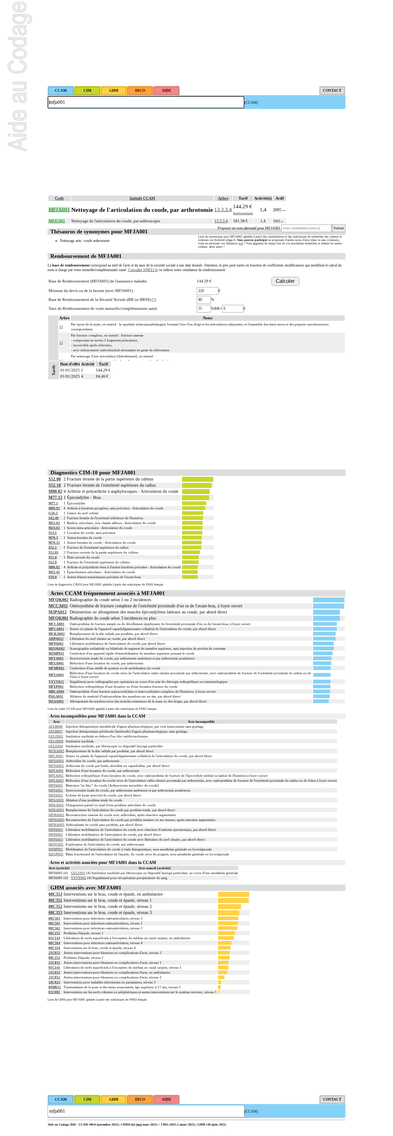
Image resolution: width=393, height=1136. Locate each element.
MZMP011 (56, 653)
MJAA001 (56, 701)
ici (240, 243)
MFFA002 (56, 658)
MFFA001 (56, 785)
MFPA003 (56, 839)
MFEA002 (56, 775)
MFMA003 (56, 820)
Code (59, 198)
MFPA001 (56, 829)
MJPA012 (58, 612)
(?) (154, 299)
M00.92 (54, 508)
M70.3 (53, 537)
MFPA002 (56, 643)
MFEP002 (56, 686)
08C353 (55, 912)
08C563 (54, 918)
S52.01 (54, 552)
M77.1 (53, 503)
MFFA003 (56, 795)
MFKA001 (56, 805)
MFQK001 (58, 618)
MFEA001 (56, 663)
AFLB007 (56, 731)
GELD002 (56, 736)
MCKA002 (57, 634)
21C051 (54, 962)
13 (61, 327)
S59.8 (53, 577)
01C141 (54, 967)
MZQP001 (56, 854)
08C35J (55, 894)
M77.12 (55, 497)
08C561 (54, 923)
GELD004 (56, 741)
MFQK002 (58, 599)
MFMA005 (56, 825)
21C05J (54, 972)
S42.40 (54, 518)
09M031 (55, 987)
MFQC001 (56, 844)
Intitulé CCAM (142, 198)
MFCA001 (56, 629)
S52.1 (53, 547)
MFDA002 (56, 766)
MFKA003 (56, 810)
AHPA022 (56, 638)
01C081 (54, 992)
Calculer (285, 281)
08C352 (55, 906)
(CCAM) (251, 102)
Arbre (223, 198)
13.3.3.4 (223, 209)
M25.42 (54, 572)
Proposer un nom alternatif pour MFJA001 (249, 228)
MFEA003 (56, 675)
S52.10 (55, 485)
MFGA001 (56, 800)
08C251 (54, 933)
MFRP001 (56, 849)
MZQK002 (57, 648)
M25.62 (54, 523)
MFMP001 (56, 668)
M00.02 (55, 491)
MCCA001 (56, 624)
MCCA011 (58, 606)
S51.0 (53, 557)
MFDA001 (56, 761)
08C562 (54, 928)
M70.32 (54, 542)
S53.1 (53, 533)
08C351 (55, 900)
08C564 (54, 943)
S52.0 (53, 562)
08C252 (54, 957)
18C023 (54, 982)
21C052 (54, 977)
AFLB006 (56, 726)
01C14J (54, 938)
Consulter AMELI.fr (143, 270)
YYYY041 (78, 878)
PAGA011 (56, 696)
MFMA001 (56, 815)
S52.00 (55, 479)
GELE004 (56, 746)
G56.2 (53, 513)
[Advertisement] (196, 43)
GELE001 (78, 873)
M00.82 (54, 567)
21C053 (54, 953)
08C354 (54, 948)
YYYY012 (56, 681)
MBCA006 (56, 691)
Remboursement (243, 213)
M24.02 (54, 528)
